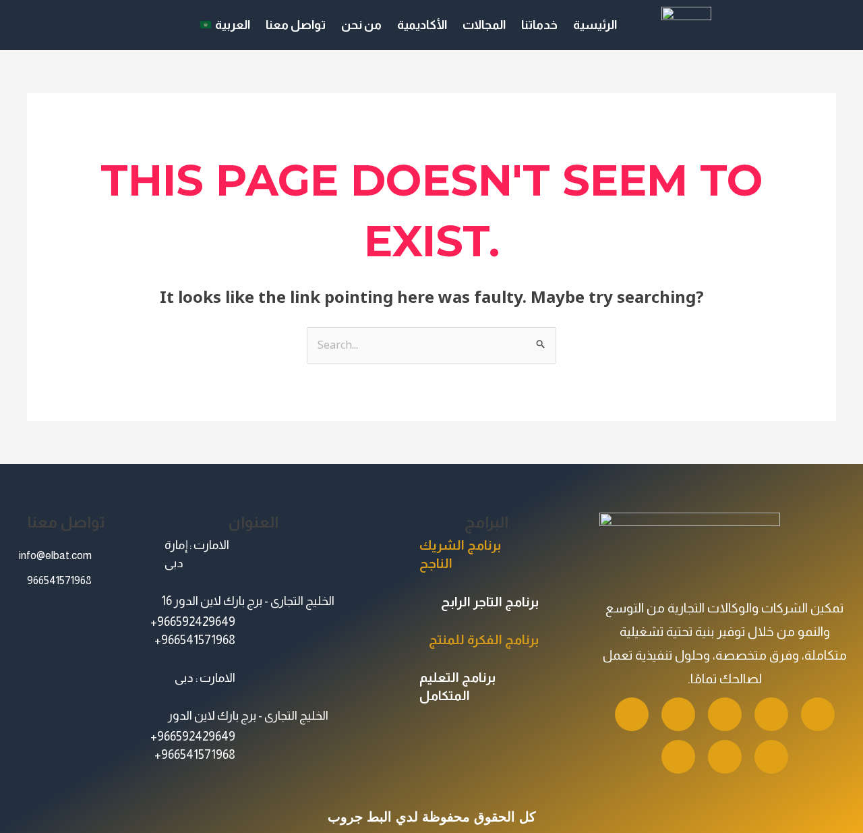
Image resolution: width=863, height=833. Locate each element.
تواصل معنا (296, 25)
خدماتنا (539, 25)
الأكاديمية (422, 25)
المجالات (484, 25)
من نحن (361, 25)
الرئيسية (595, 25)
